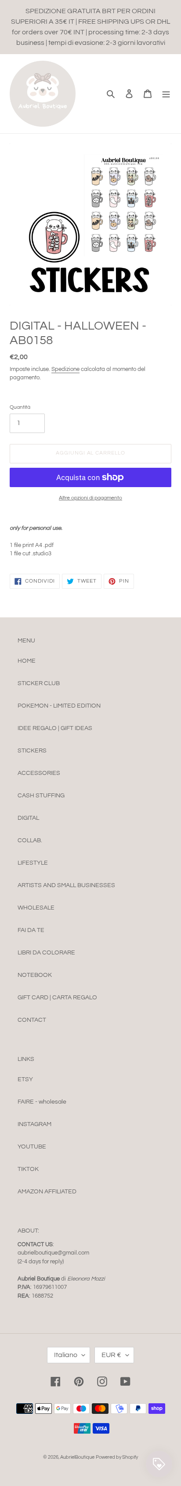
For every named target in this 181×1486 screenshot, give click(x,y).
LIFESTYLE (33, 863)
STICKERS (32, 751)
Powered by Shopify (117, 1457)
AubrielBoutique (77, 1457)
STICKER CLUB (39, 683)
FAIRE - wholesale (42, 1102)
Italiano (65, 1354)
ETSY (25, 1079)
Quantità (20, 407)
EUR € (111, 1354)
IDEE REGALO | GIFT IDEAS (55, 728)
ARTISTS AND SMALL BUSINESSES (66, 885)
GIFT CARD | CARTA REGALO (57, 997)
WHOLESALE (36, 908)
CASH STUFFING (41, 796)
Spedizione (65, 369)
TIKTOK (28, 1169)
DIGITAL (28, 818)
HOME (27, 661)
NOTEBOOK (35, 975)
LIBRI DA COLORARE (46, 953)
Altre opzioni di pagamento (90, 498)
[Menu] (166, 93)
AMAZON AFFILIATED (47, 1192)
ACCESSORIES (39, 773)
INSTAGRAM (34, 1124)
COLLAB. (30, 840)
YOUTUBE (32, 1147)
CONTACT (32, 1020)
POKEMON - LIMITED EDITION (59, 706)
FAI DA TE (31, 930)
